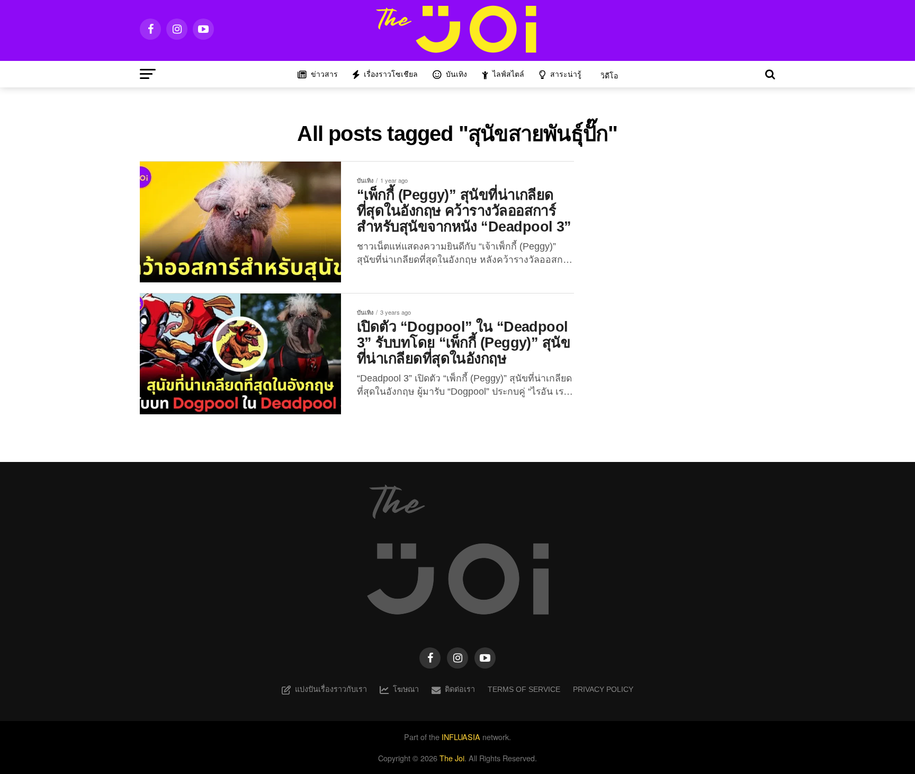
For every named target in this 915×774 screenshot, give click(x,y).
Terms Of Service (524, 689)
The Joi (451, 757)
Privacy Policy (603, 689)
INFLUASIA (461, 736)
